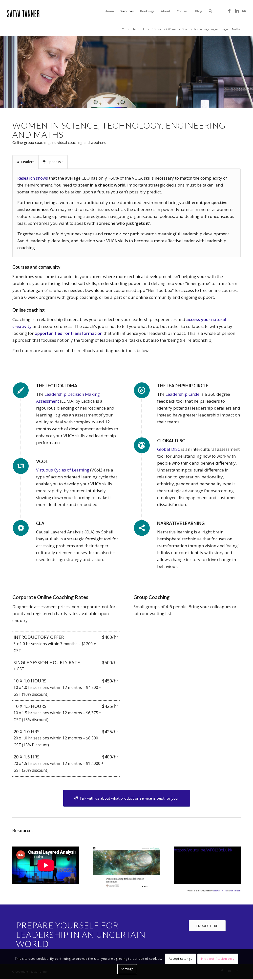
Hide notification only (217, 959)
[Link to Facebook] (229, 11)
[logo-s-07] (23, 11)
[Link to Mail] (244, 11)
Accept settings (180, 959)
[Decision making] (126, 867)
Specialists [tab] (55, 161)
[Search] (210, 11)
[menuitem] (109, 11)
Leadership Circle (182, 394)
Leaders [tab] (27, 161)
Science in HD (220, 890)
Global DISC (168, 449)
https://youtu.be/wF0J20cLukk (203, 850)
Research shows (32, 178)
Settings (127, 969)
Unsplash (235, 890)
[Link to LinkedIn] (237, 11)
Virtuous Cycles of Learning (62, 470)
